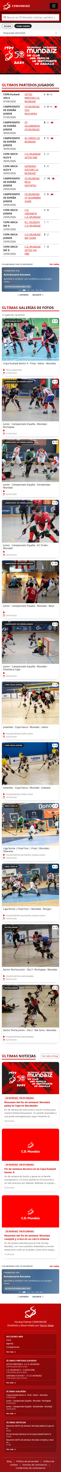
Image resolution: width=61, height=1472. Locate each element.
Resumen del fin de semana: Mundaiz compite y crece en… (29, 1441)
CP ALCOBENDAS (32, 126)
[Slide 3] (28, 290)
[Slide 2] (24, 290)
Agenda (9, 1343)
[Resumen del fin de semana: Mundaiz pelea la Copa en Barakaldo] (30, 1078)
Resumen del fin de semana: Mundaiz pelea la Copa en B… (30, 1427)
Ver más (9, 1352)
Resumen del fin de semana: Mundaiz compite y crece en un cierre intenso (27, 1237)
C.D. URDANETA (33, 213)
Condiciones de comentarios (30, 1467)
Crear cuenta (23, 26)
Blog (9, 1461)
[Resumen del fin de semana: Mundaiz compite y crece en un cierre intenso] (30, 1211)
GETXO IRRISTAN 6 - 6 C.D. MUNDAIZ (23, 1364)
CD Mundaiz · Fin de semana (20, 1098)
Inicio (8, 1340)
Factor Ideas (47, 1325)
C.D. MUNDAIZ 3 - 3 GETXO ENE (20, 1370)
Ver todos (54, 264)
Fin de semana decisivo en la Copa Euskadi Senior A (30, 1170)
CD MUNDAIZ (33, 198)
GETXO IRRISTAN (32, 98)
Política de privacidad (27, 1461)
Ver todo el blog (50, 1056)
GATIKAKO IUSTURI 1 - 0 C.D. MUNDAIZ (24, 1376)
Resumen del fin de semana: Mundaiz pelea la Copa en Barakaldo (27, 1103)
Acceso (7, 26)
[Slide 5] (36, 290)
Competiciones (12, 1347)
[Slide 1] (20, 290)
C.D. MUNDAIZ (33, 250)
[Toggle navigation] (54, 6)
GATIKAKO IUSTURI (32, 170)
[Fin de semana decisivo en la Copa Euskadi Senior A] (30, 1145)
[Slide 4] (32, 290)
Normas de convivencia (35, 1464)
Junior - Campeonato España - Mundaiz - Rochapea (28, 1401)
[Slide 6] (41, 290)
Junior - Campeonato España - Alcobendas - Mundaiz (29, 1406)
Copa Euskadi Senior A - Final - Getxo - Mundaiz (27, 1395)
